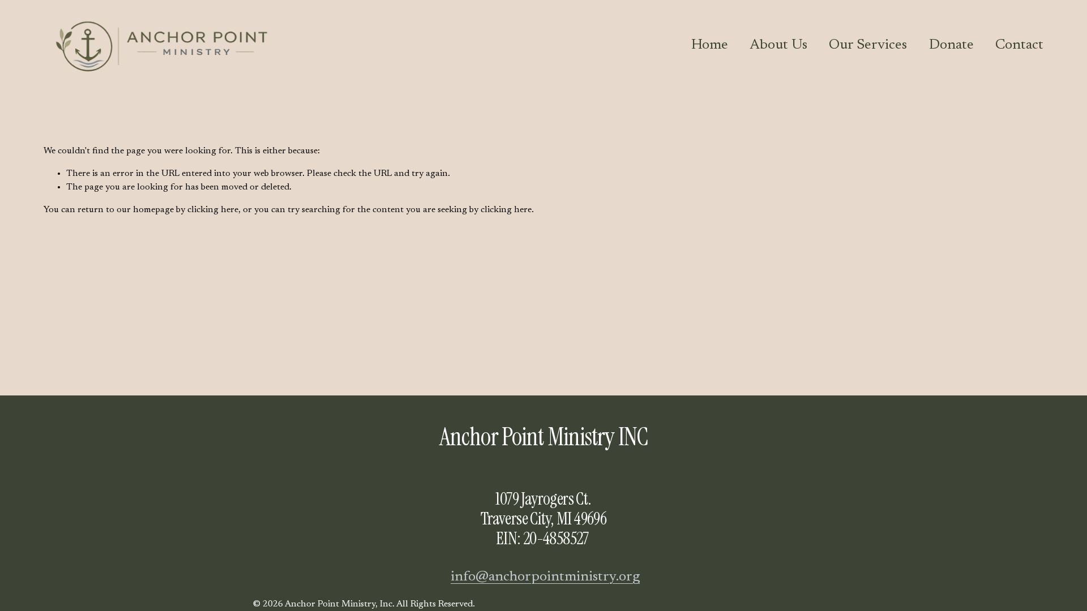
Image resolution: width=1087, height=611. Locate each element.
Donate (951, 45)
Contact (1019, 45)
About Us (778, 45)
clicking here (212, 209)
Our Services (868, 45)
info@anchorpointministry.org (545, 577)
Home (709, 45)
